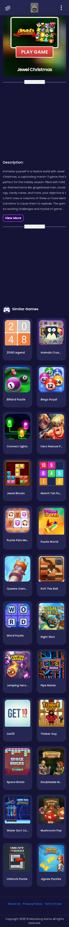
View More (13, 218)
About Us (14, 904)
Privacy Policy (32, 904)
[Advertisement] (34, 120)
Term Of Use (53, 904)
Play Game (34, 51)
